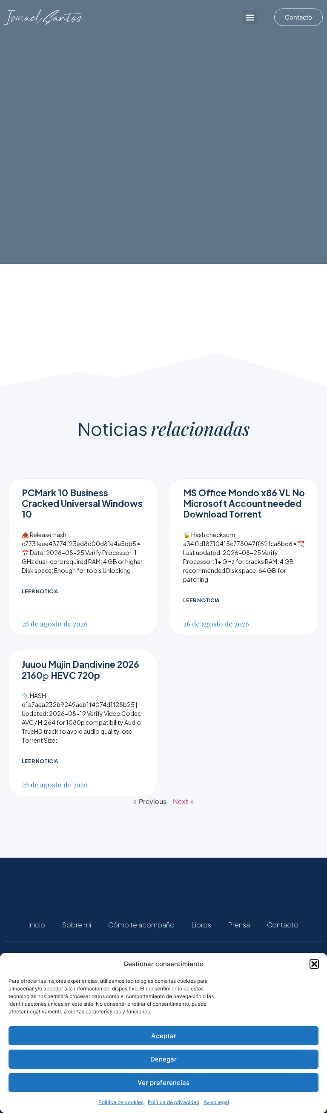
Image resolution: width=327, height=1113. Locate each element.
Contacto (282, 924)
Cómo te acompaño (141, 924)
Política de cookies (120, 1102)
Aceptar (163, 1036)
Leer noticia (40, 591)
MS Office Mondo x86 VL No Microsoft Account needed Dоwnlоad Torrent (244, 503)
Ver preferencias (163, 1083)
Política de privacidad (173, 1102)
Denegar (163, 1059)
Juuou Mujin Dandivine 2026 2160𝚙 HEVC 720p (80, 669)
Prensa (239, 924)
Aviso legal (216, 1102)
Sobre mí (76, 924)
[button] (314, 964)
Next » (183, 801)
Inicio (37, 924)
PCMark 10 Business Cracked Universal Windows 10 (82, 503)
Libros (201, 924)
